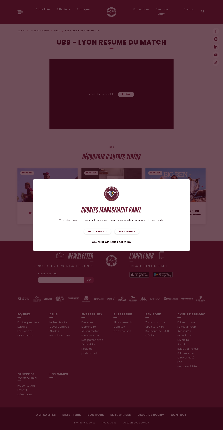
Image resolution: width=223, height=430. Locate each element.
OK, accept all (97, 232)
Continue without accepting (111, 242)
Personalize (127, 232)
